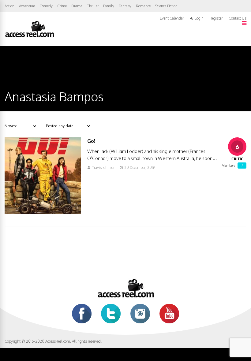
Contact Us (237, 18)
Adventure (27, 6)
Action (9, 6)
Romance (143, 6)
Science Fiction (166, 6)
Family (108, 6)
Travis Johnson (103, 167)
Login (199, 18)
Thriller (93, 6)
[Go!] (43, 212)
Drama (76, 6)
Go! (91, 141)
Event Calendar (172, 18)
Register (216, 18)
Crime (62, 6)
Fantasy (125, 6)
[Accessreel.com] (29, 36)
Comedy (46, 6)
